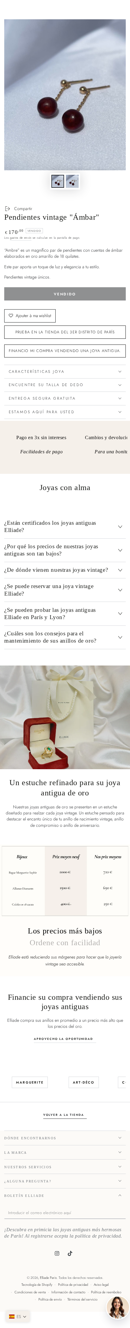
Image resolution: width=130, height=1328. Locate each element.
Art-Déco (84, 1082)
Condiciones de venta (30, 1292)
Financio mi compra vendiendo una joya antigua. (65, 351)
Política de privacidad (73, 1284)
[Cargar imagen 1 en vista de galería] (57, 181)
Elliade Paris (48, 1277)
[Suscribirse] (124, 1213)
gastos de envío (20, 238)
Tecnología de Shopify (36, 1284)
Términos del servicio (82, 1299)
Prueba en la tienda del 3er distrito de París (65, 332)
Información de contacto (68, 1292)
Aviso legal (101, 1284)
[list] (65, 449)
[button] (18, 1316)
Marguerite (30, 1082)
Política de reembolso (106, 1292)
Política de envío (50, 1299)
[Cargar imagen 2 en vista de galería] (72, 181)
